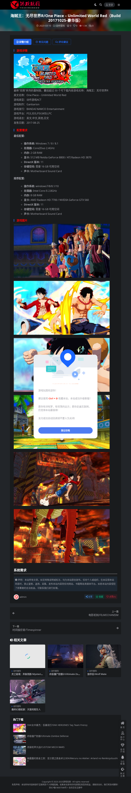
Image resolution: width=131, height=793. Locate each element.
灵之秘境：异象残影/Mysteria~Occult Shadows (27, 675)
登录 (110, 5)
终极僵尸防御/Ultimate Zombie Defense (48, 736)
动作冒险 (60, 25)
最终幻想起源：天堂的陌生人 (26, 709)
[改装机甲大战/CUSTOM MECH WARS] (19, 750)
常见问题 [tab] (43, 41)
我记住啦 (65, 430)
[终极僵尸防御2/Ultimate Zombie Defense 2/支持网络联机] (65, 656)
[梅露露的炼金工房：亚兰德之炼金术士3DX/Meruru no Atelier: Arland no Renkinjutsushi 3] (19, 761)
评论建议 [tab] (63, 41)
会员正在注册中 (75, 787)
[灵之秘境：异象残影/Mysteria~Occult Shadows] (27, 656)
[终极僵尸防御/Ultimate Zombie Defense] (19, 739)
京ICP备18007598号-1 (58, 787)
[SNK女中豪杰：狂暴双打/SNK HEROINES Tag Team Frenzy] (19, 728)
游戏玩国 (67, 781)
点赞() (112, 597)
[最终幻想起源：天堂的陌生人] (27, 691)
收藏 (101, 597)
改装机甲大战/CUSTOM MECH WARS (46, 747)
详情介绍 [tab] (24, 41)
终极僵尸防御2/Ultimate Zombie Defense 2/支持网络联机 (64, 675)
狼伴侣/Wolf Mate (96, 674)
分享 (90, 597)
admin (23, 596)
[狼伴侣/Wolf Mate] (103, 656)
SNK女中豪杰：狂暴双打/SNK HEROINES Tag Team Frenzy (57, 725)
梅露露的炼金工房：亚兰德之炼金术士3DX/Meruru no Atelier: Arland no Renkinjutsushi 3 (72, 759)
